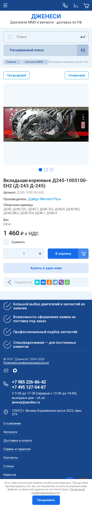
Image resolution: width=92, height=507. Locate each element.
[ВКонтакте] (43, 282)
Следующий (76, 75)
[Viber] (61, 282)
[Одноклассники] (49, 282)
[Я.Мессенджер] (37, 282)
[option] (46, 124)
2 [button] (46, 169)
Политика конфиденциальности (26, 362)
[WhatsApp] (67, 282)
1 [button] (40, 169)
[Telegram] (55, 282)
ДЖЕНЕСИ (46, 16)
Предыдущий (16, 75)
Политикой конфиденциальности (58, 491)
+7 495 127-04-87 (29, 387)
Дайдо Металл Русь (44, 199)
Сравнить (18, 242)
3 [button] (51, 169)
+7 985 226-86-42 (29, 382)
